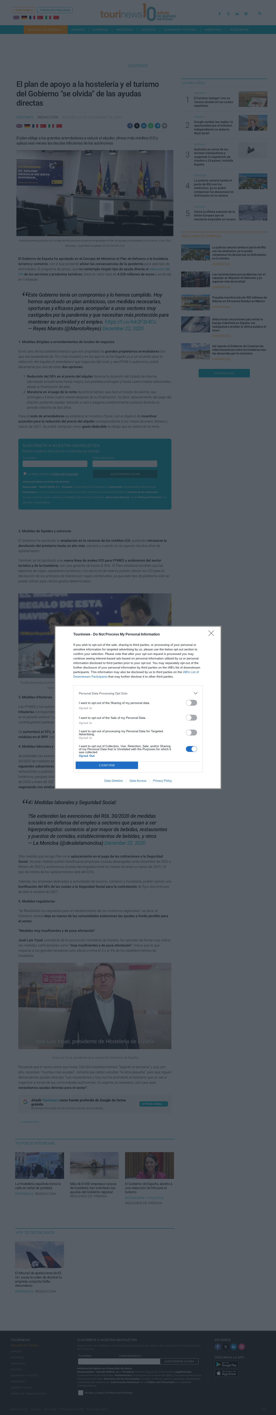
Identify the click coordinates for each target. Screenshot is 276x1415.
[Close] (213, 634)
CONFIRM (107, 765)
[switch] (191, 703)
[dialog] (138, 707)
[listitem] (138, 693)
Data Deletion (113, 780)
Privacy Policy (162, 780)
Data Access (138, 780)
